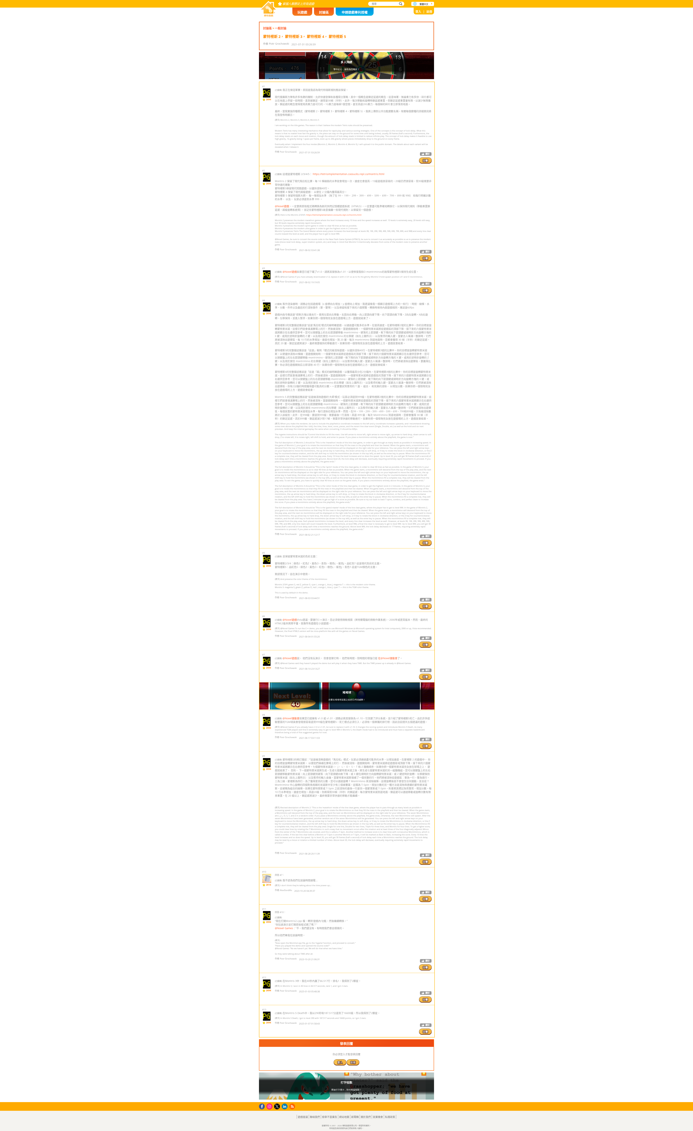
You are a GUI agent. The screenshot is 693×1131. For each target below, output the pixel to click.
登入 (418, 12)
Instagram (270, 1106)
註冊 (429, 12)
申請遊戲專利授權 (355, 12)
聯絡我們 (315, 1117)
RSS (293, 1106)
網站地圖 (344, 1117)
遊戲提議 (303, 1117)
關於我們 (366, 1117)
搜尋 (400, 4)
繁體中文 (424, 4)
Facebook (263, 1106)
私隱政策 (390, 1117)
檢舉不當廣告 (329, 1117)
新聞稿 (355, 1117)
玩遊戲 (302, 12)
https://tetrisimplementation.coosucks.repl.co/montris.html (348, 174)
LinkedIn (285, 1106)
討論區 (324, 12)
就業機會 (378, 1117)
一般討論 (280, 28)
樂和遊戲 (268, 7)
